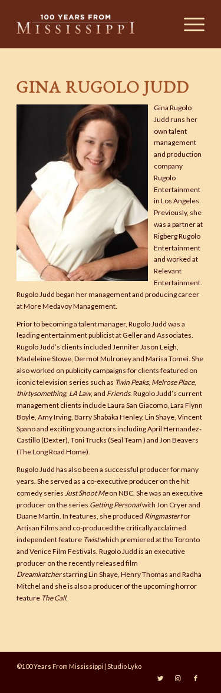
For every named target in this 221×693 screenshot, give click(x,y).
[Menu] (188, 24)
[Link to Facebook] (195, 678)
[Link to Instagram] (178, 678)
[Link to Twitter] (160, 678)
